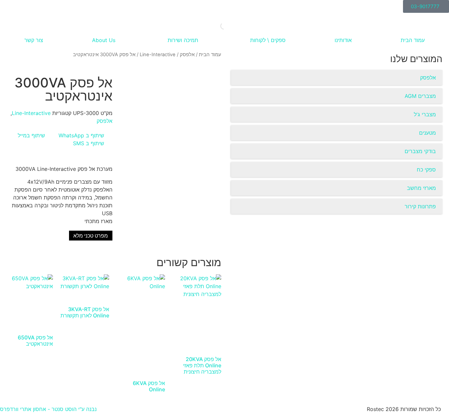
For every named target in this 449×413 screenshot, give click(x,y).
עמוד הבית (413, 40)
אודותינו (343, 40)
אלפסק (428, 77)
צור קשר (33, 40)
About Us (103, 40)
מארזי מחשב (421, 188)
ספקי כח (426, 169)
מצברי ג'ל (425, 114)
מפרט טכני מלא (90, 236)
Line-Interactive (158, 54)
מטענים (427, 132)
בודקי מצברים (420, 151)
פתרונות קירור (420, 206)
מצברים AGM (420, 96)
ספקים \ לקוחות (268, 40)
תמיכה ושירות (183, 40)
